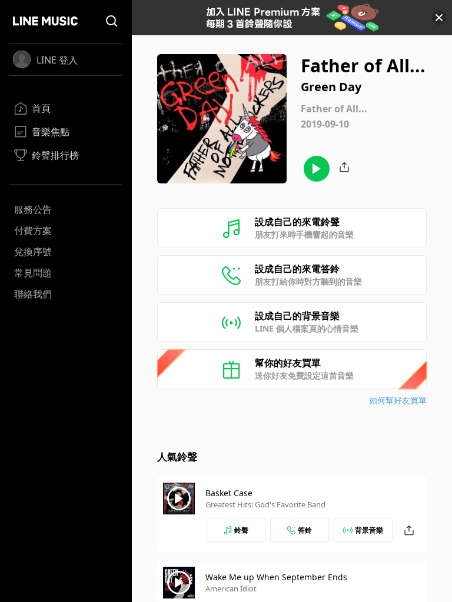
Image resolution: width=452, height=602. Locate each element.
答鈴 (305, 530)
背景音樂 (369, 530)
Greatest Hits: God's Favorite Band (265, 504)
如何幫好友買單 (398, 400)
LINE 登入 (57, 59)
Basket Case (228, 493)
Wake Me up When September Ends (276, 577)
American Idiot (231, 588)
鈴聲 (241, 530)
